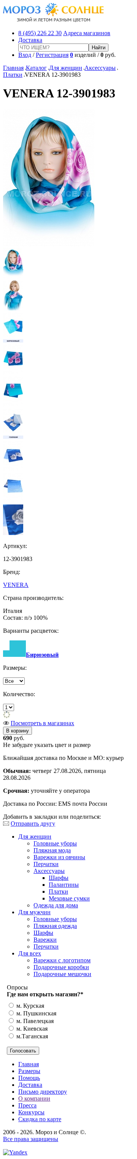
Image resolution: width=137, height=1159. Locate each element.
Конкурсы (31, 1112)
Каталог (36, 68)
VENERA (16, 585)
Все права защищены (30, 1139)
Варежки (45, 939)
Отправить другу (33, 823)
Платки (12, 74)
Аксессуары (100, 68)
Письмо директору (42, 1091)
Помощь (29, 1078)
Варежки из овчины (59, 857)
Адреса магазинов (86, 33)
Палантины (64, 884)
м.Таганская (31, 1036)
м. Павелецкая (34, 1021)
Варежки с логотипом (62, 960)
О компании (34, 1098)
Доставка (30, 40)
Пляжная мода (52, 850)
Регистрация (52, 55)
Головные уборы (55, 843)
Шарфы (58, 878)
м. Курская (29, 1005)
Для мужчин (34, 912)
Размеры (29, 1071)
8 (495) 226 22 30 (40, 33)
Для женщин (65, 68)
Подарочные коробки (61, 967)
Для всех (29, 953)
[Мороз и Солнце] (53, 20)
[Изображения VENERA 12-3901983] (48, 244)
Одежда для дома (55, 905)
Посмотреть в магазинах (42, 723)
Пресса (27, 1105)
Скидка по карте (39, 1119)
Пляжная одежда (55, 926)
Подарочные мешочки (62, 974)
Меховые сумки (69, 898)
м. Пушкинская (35, 1013)
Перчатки (46, 864)
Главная (13, 68)
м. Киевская (31, 1028)
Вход (24, 55)
